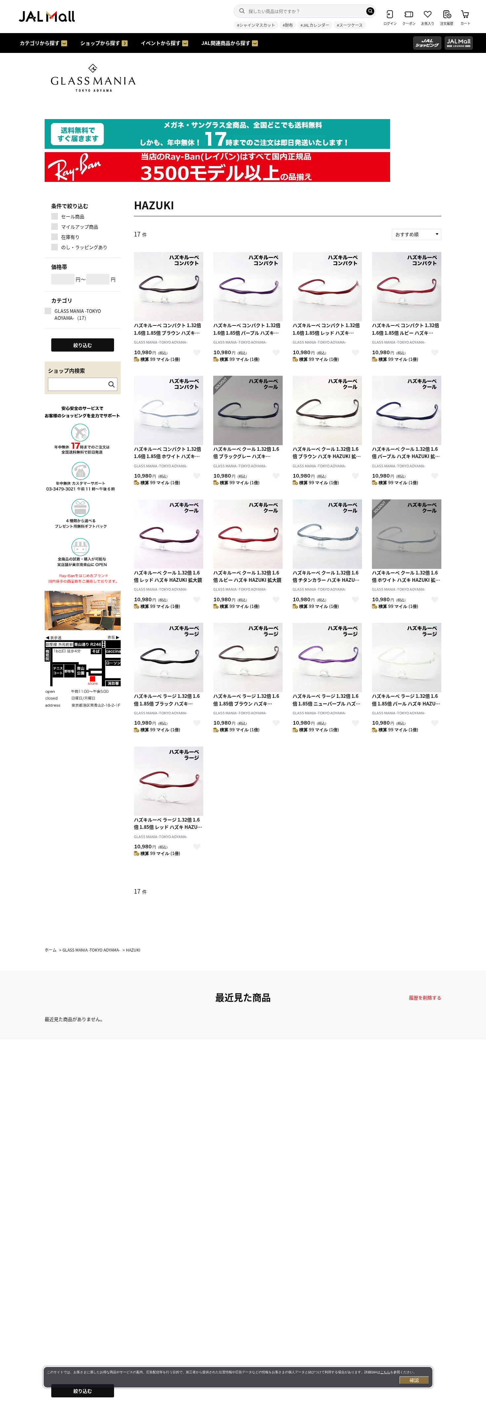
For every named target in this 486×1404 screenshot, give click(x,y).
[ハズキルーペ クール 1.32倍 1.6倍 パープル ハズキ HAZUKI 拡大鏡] (406, 410)
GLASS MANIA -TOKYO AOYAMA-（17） (78, 314)
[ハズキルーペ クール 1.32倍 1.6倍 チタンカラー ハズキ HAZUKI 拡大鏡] (327, 534)
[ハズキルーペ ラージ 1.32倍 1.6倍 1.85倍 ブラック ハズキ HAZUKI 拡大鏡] (168, 657)
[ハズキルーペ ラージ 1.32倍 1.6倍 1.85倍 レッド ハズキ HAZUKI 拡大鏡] (168, 781)
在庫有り (70, 237)
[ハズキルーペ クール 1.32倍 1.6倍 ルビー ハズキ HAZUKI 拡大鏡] (248, 534)
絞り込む (82, 1390)
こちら (385, 1372)
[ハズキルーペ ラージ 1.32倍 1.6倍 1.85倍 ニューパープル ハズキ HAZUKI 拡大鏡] (327, 657)
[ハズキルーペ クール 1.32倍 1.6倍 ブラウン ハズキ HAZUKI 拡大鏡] (327, 410)
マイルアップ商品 (79, 226)
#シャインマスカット (256, 25)
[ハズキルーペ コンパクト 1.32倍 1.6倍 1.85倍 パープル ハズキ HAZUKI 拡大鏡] (248, 286)
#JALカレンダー (315, 25)
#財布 (288, 25)
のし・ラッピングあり (84, 247)
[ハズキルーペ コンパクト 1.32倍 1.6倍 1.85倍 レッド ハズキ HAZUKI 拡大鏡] (327, 286)
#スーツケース (350, 25)
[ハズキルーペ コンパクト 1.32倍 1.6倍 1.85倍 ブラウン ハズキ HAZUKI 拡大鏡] (168, 286)
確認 (414, 1380)
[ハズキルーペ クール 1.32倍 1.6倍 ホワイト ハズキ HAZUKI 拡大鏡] (406, 534)
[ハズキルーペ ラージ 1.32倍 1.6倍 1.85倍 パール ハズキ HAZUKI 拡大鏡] (406, 657)
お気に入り (196, 352)
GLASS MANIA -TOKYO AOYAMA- (160, 342)
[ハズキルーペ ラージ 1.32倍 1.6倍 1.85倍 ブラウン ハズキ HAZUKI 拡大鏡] (248, 657)
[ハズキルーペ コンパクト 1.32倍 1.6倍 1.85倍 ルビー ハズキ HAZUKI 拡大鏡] (406, 286)
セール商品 (72, 216)
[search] (370, 11)
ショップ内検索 (66, 370)
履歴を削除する (425, 997)
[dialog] (238, 1377)
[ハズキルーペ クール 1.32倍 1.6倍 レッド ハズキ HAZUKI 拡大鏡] (168, 534)
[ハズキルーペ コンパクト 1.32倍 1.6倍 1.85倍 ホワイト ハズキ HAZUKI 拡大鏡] (168, 410)
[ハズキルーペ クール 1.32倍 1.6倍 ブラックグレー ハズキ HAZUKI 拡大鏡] (248, 410)
